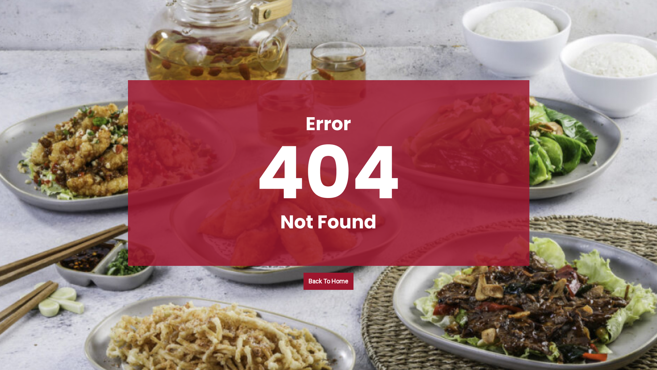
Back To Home (328, 281)
